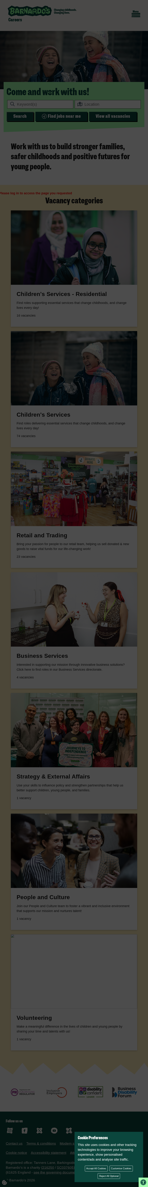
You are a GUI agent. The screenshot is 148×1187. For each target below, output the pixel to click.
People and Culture (43, 897)
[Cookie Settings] (7, 1180)
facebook (25, 1131)
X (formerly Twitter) (39, 1131)
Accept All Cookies (96, 1168)
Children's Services (43, 414)
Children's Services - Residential (62, 294)
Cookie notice (16, 1153)
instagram (10, 1131)
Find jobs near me (64, 116)
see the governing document (56, 1172)
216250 (48, 1167)
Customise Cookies (121, 1168)
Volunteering (34, 1018)
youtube (54, 1131)
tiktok (69, 1131)
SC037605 (65, 1167)
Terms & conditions (41, 1143)
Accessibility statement (48, 1153)
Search (20, 116)
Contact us (14, 1143)
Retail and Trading (42, 535)
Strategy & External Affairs (53, 776)
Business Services (42, 656)
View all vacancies (113, 116)
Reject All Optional (109, 1176)
